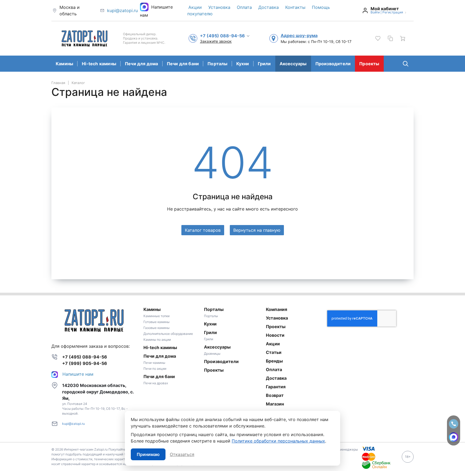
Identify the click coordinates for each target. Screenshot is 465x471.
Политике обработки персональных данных (278, 441)
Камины (64, 63)
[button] (225, 35)
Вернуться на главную (256, 230)
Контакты (295, 7)
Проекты (369, 63)
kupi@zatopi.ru (122, 10)
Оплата (244, 7)
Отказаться (182, 454)
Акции (195, 7)
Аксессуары (293, 63)
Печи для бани (183, 63)
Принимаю (148, 454)
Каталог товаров (203, 230)
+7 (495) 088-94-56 (84, 357)
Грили (264, 63)
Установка (219, 7)
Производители (333, 63)
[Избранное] (378, 38)
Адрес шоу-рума (299, 35)
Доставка (268, 7)
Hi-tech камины (99, 63)
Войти (375, 12)
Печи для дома (141, 63)
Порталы (217, 63)
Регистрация (392, 12)
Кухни (242, 63)
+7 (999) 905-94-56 (84, 363)
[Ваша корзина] (402, 38)
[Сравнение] (390, 38)
